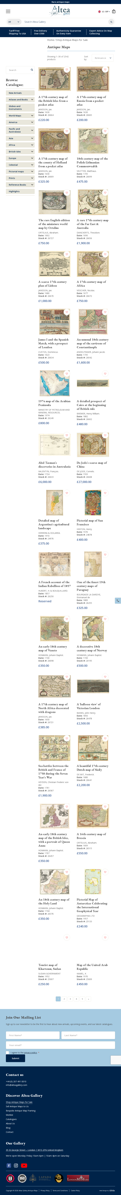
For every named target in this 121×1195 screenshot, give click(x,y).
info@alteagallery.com (16, 1085)
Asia (11, 138)
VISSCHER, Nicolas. (86, 290)
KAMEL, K (81, 973)
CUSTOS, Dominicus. (48, 352)
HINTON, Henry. (84, 529)
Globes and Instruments (15, 107)
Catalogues (11, 1119)
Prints (12, 178)
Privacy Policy (45, 1191)
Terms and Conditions (60, 1191)
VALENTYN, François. (48, 471)
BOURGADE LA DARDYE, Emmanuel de (89, 596)
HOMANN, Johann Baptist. (51, 655)
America (13, 122)
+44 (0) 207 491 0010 (16, 1081)
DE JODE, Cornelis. (85, 471)
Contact (9, 1132)
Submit (15, 1058)
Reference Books (17, 184)
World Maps (15, 115)
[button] (67, 69)
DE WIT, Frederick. (85, 774)
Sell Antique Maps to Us (17, 1106)
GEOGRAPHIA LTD (86, 915)
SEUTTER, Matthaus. (87, 171)
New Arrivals (15, 93)
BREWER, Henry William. (88, 413)
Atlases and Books (18, 99)
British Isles (15, 151)
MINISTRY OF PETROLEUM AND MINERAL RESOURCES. (54, 411)
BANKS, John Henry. (86, 712)
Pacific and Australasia (15, 130)
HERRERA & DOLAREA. (49, 533)
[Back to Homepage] (60, 11)
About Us (10, 1123)
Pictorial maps (16, 171)
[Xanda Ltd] (107, 1190)
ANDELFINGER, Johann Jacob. (91, 352)
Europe (12, 158)
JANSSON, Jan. (45, 109)
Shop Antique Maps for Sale (19, 1102)
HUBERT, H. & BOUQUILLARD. (53, 590)
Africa (12, 145)
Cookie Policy (75, 1191)
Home (50, 40)
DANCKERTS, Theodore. (88, 232)
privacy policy (30, 1052)
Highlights (14, 191)
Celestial (13, 164)
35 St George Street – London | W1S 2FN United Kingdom (34, 1150)
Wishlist (9, 1115)
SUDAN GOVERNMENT (49, 973)
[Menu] (8, 11)
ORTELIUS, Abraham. (48, 232)
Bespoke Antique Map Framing (20, 1110)
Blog (8, 1127)
